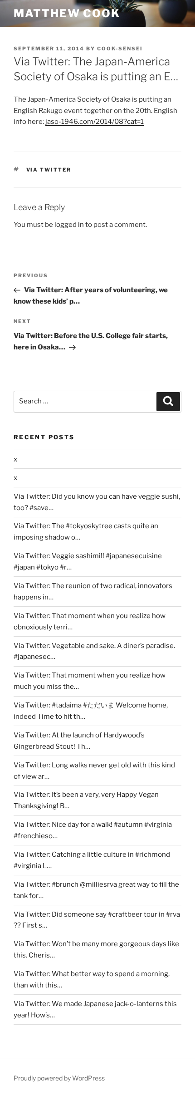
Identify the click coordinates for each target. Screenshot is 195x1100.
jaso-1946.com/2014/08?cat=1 (94, 122)
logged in (69, 225)
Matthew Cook (67, 13)
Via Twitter (49, 170)
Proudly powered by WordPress (59, 1078)
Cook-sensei (120, 48)
